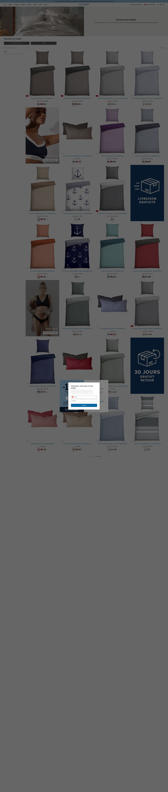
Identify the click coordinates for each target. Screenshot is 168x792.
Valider (84, 405)
